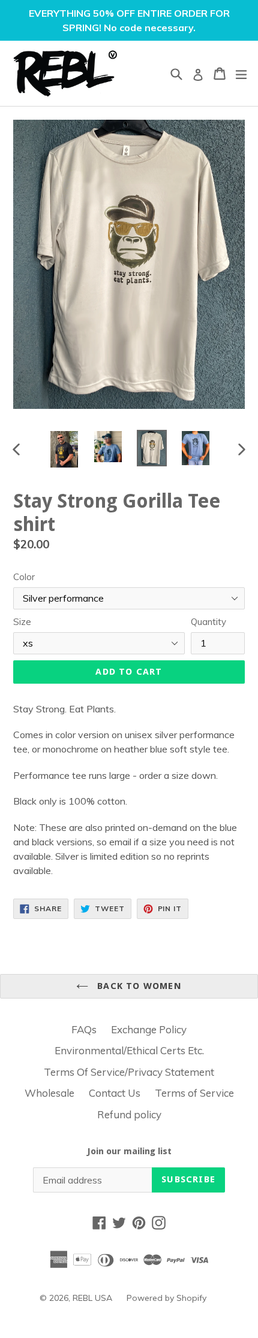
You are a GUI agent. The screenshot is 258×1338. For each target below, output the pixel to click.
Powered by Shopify (166, 1298)
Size (22, 621)
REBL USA (92, 1298)
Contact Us (114, 1093)
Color (24, 576)
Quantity (208, 621)
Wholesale (49, 1093)
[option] (64, 449)
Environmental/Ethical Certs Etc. (129, 1050)
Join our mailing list (129, 1151)
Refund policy (129, 1114)
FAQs (84, 1029)
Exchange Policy (149, 1029)
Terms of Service (194, 1093)
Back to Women (138, 986)
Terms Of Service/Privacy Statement (129, 1072)
